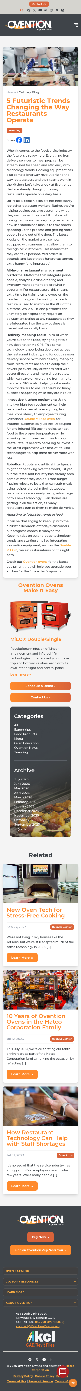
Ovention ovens (35, 562)
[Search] (22, 10)
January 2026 (24, 843)
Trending (14, 130)
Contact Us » (40, 734)
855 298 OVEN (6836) (50, 1358)
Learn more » (20, 711)
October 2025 (24, 857)
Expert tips (22, 766)
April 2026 (22, 829)
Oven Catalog (17, 1307)
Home (11, 92)
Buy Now (40, 1274)
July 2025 (21, 866)
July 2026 (21, 816)
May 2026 (21, 825)
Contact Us (39, 4)
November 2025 (26, 852)
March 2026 (23, 834)
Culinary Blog (29, 92)
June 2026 (22, 820)
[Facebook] (19, 140)
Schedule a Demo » (40, 722)
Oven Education (26, 780)
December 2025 (26, 848)
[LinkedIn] (26, 140)
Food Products (25, 771)
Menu (18, 775)
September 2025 (27, 861)
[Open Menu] (76, 25)
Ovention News (26, 784)
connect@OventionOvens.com (38, 1363)
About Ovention (19, 1339)
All (16, 762)
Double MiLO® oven (39, 419)
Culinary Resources (22, 1318)
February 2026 (25, 838)
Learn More (22, 994)
